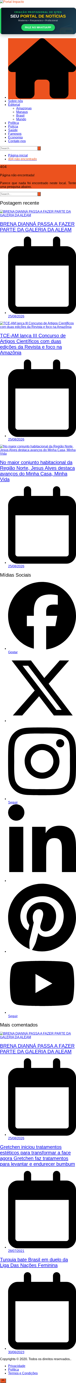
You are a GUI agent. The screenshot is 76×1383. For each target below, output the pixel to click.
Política (13, 123)
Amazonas (24, 108)
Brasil (20, 115)
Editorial (14, 104)
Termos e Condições (23, 1373)
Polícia (13, 126)
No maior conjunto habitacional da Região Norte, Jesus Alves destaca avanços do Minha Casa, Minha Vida (37, 471)
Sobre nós (15, 101)
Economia (15, 137)
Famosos (14, 133)
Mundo (21, 119)
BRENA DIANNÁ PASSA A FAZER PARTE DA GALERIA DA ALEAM (37, 226)
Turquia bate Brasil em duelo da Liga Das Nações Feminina (34, 1262)
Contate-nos (17, 141)
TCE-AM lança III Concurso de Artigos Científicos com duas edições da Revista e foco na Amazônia (33, 344)
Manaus (22, 112)
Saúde (13, 130)
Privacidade (16, 1366)
